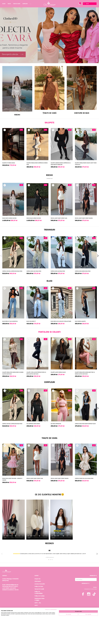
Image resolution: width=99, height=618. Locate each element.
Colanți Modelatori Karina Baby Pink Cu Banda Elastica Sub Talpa (85, 373)
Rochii (9, 3)
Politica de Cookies (39, 596)
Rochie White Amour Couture (9, 218)
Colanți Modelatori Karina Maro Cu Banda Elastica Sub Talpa (12, 373)
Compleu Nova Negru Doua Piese (82, 271)
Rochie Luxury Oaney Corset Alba (59, 218)
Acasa (3, 3)
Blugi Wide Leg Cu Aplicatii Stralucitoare (61, 321)
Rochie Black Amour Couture (34, 218)
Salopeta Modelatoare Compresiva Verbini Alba (37, 163)
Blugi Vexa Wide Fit (31, 321)
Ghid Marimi (38, 581)
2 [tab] (48, 559)
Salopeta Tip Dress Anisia (8, 163)
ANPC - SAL (38, 602)
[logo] (50, 4)
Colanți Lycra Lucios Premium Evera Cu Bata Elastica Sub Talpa (36, 373)
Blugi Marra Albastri (80, 321)
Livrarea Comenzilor (40, 584)
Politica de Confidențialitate (51, 609)
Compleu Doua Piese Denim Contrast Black (85, 423)
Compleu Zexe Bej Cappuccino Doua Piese (12, 271)
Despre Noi (37, 578)
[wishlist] (4, 130)
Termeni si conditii (39, 589)
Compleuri (25, 3)
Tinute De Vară (16, 3)
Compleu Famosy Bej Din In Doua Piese (84, 478)
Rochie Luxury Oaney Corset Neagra (84, 218)
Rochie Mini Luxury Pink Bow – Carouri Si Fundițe (12, 479)
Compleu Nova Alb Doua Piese (58, 271)
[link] (49, 35)
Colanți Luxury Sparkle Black (58, 372)
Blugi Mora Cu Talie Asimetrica (10, 321)
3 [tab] (50, 559)
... (30, 3)
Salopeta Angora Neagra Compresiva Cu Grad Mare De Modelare (61, 163)
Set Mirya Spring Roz (56, 423)
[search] (84, 3)
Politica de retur (39, 586)
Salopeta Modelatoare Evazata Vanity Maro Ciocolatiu (86, 163)
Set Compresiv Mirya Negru (33, 423)
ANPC (36, 605)
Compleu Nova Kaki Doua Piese (34, 271)
